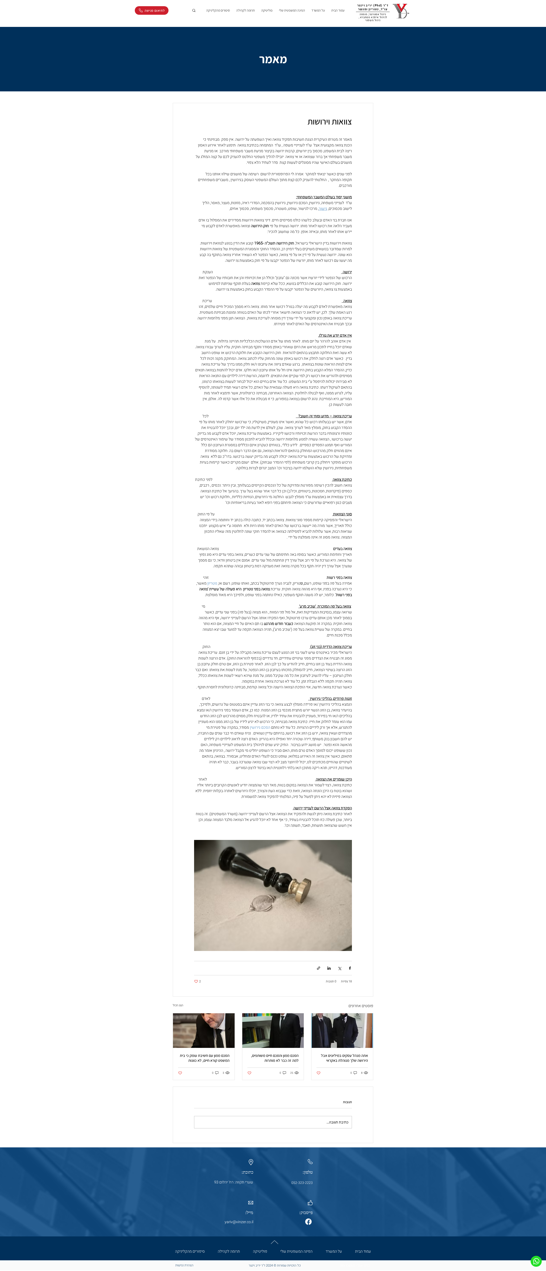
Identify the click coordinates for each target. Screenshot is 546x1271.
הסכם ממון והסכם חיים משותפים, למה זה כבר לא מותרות (275, 1058)
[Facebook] (308, 1221)
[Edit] (536, 1261)
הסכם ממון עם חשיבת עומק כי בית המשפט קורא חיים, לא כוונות (204, 1058)
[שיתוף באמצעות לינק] (319, 968)
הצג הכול (178, 1005)
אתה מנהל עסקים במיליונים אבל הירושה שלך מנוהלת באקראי (344, 1058)
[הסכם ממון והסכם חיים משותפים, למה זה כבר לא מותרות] (273, 1030)
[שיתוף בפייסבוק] (350, 968)
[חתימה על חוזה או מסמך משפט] (342, 1030)
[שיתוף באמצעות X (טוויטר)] (339, 968)
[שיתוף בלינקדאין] (329, 968)
